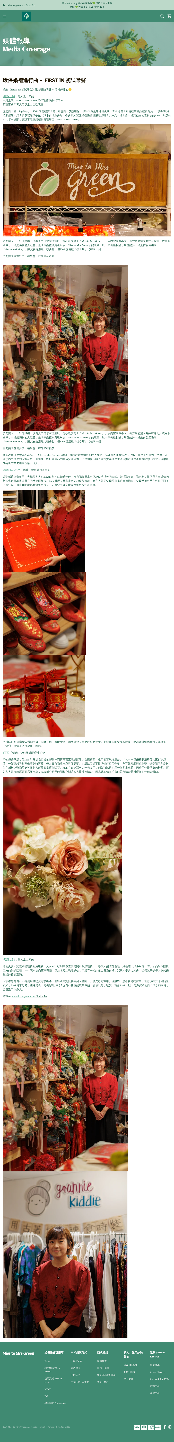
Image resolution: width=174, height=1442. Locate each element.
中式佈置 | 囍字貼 (80, 1382)
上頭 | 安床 (76, 1361)
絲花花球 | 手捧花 (106, 1375)
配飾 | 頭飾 (129, 1372)
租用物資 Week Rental (52, 1370)
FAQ (46, 1396)
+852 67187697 (28, 5)
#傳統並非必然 (11, 470)
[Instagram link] (169, 1427)
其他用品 (155, 1393)
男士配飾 (128, 1379)
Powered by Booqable (59, 1426)
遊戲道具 (155, 1365)
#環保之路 (9, 96)
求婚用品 (155, 1386)
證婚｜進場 (103, 1368)
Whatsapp (72, 3)
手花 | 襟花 (102, 1382)
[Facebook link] (165, 1427)
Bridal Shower (157, 1372)
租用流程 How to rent (53, 1380)
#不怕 (6, 752)
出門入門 (75, 1375)
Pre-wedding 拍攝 (159, 1379)
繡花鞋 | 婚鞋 (130, 1365)
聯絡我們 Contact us (55, 1403)
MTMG (48, 1389)
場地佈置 (102, 1361)
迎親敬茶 (75, 1368)
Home (48, 1361)
